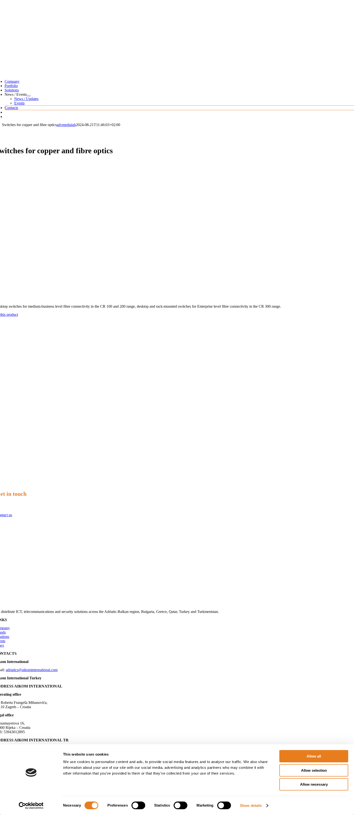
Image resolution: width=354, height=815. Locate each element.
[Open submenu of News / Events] (29, 95)
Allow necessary (314, 784)
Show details (251, 805)
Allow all (314, 756)
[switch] (138, 805)
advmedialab (66, 125)
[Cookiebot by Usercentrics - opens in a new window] (31, 805)
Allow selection (314, 770)
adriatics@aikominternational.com (32, 670)
